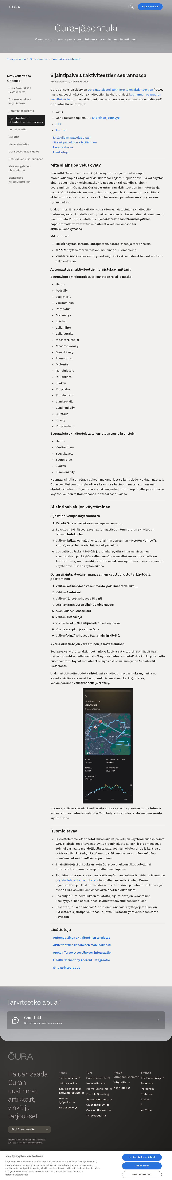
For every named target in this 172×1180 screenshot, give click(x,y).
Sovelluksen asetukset (66, 59)
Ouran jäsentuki (96, 1078)
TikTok (145, 1099)
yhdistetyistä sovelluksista (78, 880)
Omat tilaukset (95, 1105)
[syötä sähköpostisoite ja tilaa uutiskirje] (47, 1129)
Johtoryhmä (66, 1083)
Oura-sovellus (39, 59)
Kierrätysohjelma (97, 1089)
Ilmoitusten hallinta (21, 111)
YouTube (146, 1110)
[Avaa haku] (131, 6)
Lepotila (14, 137)
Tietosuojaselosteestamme (29, 1142)
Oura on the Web (96, 1110)
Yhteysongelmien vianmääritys (19, 168)
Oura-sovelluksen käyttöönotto (20, 90)
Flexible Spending (97, 1094)
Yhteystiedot (94, 1115)
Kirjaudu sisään (150, 7)
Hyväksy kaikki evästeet (142, 1157)
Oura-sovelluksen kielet (24, 151)
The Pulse (151, 1078)
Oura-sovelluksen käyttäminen (20, 101)
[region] (86, 1165)
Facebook (147, 1083)
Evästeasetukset (142, 1174)
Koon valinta (94, 1083)
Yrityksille (120, 1082)
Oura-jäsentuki (16, 59)
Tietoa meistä (68, 1078)
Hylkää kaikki (142, 1166)
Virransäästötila (19, 144)
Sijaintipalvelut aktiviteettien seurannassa (26, 120)
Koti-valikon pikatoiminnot (26, 159)
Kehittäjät (120, 1088)
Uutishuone (66, 1107)
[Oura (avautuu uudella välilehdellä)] (14, 7)
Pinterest (147, 1094)
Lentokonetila (17, 129)
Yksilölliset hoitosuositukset (19, 180)
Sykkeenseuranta (97, 1099)
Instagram (147, 1089)
